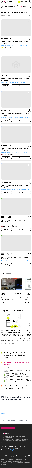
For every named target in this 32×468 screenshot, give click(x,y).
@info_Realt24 (13, 450)
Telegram (6, 455)
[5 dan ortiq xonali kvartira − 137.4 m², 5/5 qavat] (16, 113)
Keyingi (3, 413)
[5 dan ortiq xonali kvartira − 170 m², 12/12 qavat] (16, 256)
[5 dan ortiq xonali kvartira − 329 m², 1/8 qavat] (16, 221)
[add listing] (19, 2)
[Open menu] (2, 2)
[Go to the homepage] (8, 2)
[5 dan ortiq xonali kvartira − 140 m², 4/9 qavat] (16, 149)
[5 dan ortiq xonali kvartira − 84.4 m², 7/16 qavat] (16, 78)
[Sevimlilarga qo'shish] (29, 39)
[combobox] (23, 2)
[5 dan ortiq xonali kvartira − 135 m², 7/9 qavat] (16, 185)
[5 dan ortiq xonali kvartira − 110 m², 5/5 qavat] (16, 42)
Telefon (5, 51)
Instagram (19, 455)
